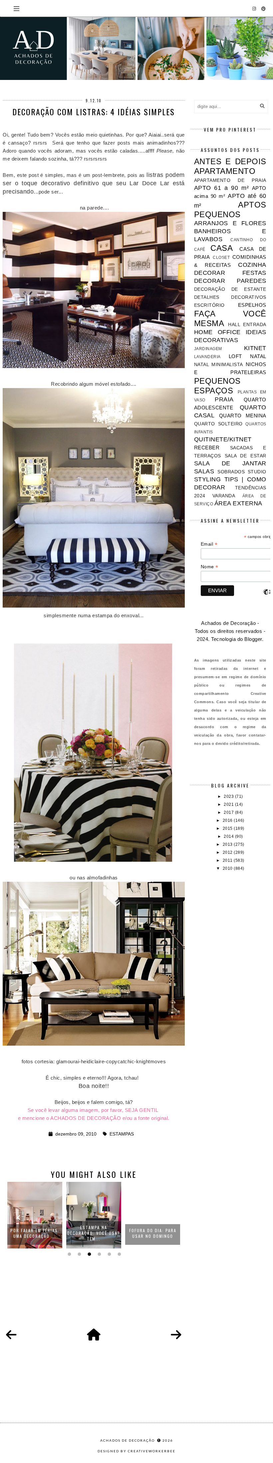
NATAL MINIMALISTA (218, 364)
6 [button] (118, 1254)
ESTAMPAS (122, 1134)
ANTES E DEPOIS (230, 161)
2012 (228, 852)
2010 (228, 868)
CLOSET (221, 257)
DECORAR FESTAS (230, 272)
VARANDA (223, 495)
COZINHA (252, 264)
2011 (228, 860)
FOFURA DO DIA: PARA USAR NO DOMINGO (94, 1233)
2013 (228, 844)
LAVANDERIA (207, 356)
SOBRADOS (231, 471)
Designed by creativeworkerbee (136, 1451)
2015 (228, 828)
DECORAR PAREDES (230, 280)
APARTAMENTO (225, 171)
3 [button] (88, 1254)
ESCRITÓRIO (209, 305)
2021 (229, 804)
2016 (228, 820)
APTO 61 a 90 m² (221, 188)
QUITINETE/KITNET (223, 439)
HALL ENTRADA (247, 324)
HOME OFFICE (217, 332)
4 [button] (98, 1254)
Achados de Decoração (128, 1440)
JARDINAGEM (208, 348)
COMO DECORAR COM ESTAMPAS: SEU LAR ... (153, 1233)
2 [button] (78, 1254)
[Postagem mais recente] (11, 1335)
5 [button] (108, 1254)
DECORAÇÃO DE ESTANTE (230, 289)
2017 (229, 812)
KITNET (255, 348)
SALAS (204, 471)
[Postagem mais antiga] (176, 1335)
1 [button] (68, 1254)
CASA (221, 248)
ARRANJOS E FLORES (230, 223)
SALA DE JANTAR (230, 463)
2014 (229, 836)
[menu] (16, 8)
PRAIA (224, 399)
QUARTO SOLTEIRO (218, 423)
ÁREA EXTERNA (238, 503)
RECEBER (207, 447)
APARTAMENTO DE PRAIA (230, 180)
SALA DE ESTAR (245, 455)
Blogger (253, 639)
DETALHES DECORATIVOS (230, 297)
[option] (35, 1215)
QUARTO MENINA (242, 415)
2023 (229, 796)
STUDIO (257, 471)
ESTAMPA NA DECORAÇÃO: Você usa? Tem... (34, 1232)
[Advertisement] (230, 918)
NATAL (258, 356)
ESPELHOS (252, 305)
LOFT (235, 356)
